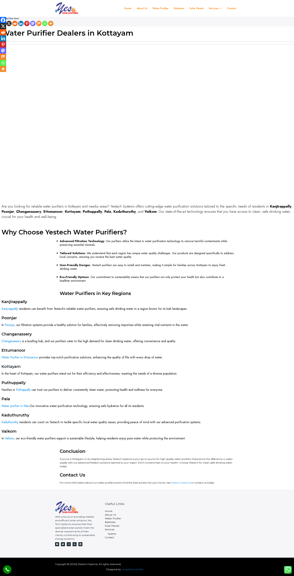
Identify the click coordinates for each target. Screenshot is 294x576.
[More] (50, 23)
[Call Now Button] (7, 569)
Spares (112, 533)
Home (127, 8)
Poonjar (9, 325)
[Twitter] (63, 544)
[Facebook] (3, 20)
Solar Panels (196, 8)
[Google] (75, 544)
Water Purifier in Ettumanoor (20, 357)
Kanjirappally (10, 309)
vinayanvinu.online (132, 569)
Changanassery (11, 341)
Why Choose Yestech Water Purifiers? (64, 232)
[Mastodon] (33, 23)
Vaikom (9, 438)
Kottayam (11, 366)
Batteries (179, 8)
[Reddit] (15, 23)
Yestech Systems (180, 482)
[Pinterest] (27, 23)
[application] (220, 8)
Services (214, 8)
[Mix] (38, 23)
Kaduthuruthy (10, 422)
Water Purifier (161, 8)
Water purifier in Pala (15, 406)
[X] (9, 23)
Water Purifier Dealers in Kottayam (67, 33)
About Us (142, 8)
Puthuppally (23, 390)
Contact (231, 8)
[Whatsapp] (44, 23)
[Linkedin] (21, 23)
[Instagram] (69, 544)
